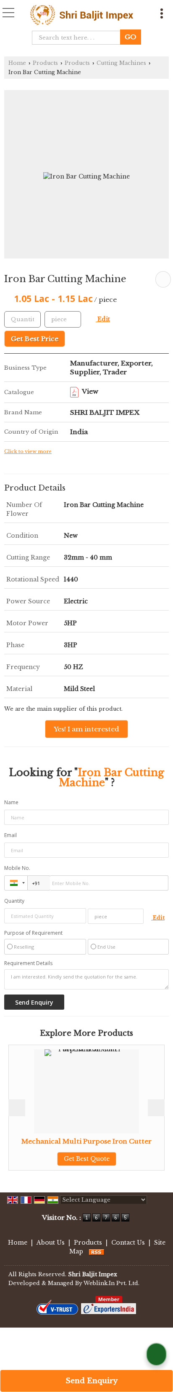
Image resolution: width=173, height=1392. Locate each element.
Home (17, 63)
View (89, 391)
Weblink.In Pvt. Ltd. (111, 1283)
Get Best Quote (67, 1159)
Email (10, 835)
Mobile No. (17, 868)
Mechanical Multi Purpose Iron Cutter (67, 1141)
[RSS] (96, 1251)
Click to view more (28, 451)
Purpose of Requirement (33, 933)
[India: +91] (16, 883)
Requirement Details (28, 963)
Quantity (14, 900)
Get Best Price (34, 339)
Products (45, 63)
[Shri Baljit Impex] (81, 15)
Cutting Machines (121, 63)
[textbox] (79, 38)
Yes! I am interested (86, 729)
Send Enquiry (90, 1380)
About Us (51, 1242)
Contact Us (128, 1242)
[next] (156, 1107)
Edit (103, 319)
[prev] (16, 1107)
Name (11, 802)
